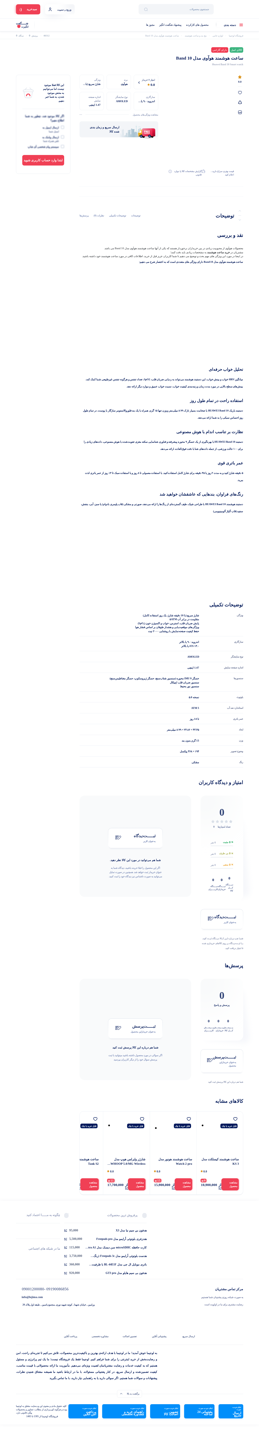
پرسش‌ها (84, 215)
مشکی (195, 762)
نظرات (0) (99, 215)
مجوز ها (150, 24)
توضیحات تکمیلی (117, 215)
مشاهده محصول (233, 1184)
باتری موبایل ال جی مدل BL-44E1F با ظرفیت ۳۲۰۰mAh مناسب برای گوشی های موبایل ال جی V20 (117, 1265)
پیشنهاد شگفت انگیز (170, 24)
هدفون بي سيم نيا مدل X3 (131, 1230)
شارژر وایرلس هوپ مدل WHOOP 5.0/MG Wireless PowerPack (127, 1162)
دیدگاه (20, 36)
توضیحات (135, 215)
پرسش (33, 36)
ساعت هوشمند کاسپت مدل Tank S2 (81, 1162)
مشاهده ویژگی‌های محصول (145, 114)
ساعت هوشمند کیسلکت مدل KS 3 (220, 1162)
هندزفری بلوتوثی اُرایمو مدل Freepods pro (121, 1238)
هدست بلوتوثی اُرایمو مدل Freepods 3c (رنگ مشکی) (120, 1256)
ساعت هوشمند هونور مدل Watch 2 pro (175, 1162)
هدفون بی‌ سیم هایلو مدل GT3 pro (126, 1273)
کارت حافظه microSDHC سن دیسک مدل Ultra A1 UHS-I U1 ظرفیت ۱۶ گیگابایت (116, 1248)
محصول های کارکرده (197, 24)
